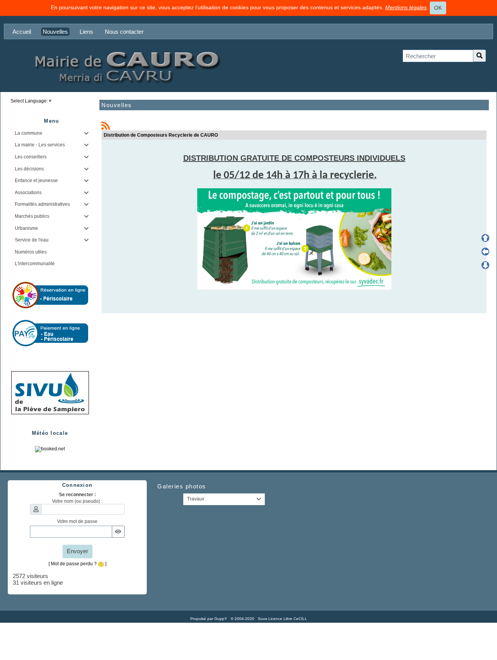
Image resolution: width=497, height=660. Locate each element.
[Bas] (485, 265)
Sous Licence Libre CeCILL (283, 619)
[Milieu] (485, 251)
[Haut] (485, 238)
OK (438, 8)
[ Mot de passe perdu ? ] (77, 563)
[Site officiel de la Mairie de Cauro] (126, 66)
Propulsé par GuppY (209, 619)
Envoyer (77, 551)
